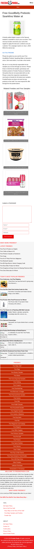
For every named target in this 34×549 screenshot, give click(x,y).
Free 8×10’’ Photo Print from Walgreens (10, 258)
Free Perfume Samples (17, 433)
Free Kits (17, 420)
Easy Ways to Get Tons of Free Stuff (14, 510)
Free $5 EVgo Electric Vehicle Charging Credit (12, 263)
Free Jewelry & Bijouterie (17, 414)
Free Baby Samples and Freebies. (13, 513)
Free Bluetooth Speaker (6, 261)
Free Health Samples (17, 404)
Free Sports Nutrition (17, 443)
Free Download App (17, 388)
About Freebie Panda (9, 533)
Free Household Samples (17, 407)
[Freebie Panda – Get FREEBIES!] (10, 3)
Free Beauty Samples (17, 372)
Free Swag (3, 256)
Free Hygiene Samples (17, 411)
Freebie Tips (7, 515)
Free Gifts (17, 401)
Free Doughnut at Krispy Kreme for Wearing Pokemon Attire (16, 268)
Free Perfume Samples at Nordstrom (10, 253)
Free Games (17, 398)
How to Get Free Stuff (9, 508)
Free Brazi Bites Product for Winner (9, 265)
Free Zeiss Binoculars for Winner (9, 270)
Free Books (17, 375)
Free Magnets (17, 427)
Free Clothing (17, 382)
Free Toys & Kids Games (17, 452)
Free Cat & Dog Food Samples (17, 378)
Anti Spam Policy (7, 506)
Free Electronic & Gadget (17, 391)
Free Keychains (17, 417)
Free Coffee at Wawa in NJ (7, 251)
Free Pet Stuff (17, 436)
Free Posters (17, 440)
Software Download (17, 465)
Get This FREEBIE (8, 52)
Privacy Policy (7, 531)
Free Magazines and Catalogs (17, 423)
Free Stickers (17, 446)
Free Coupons (17, 385)
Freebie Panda (15, 538)
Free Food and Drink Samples (17, 395)
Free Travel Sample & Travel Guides (17, 456)
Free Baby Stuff (17, 366)
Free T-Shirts (17, 449)
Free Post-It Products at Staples (8, 249)
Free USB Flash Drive (17, 459)
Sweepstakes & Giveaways (17, 468)
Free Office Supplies (17, 430)
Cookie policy (6, 528)
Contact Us (6, 526)
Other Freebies (17, 462)
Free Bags (17, 369)
